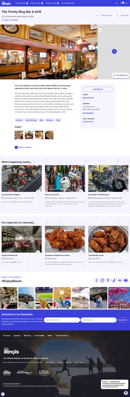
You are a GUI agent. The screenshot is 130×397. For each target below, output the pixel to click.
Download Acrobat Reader (11, 383)
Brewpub (50, 120)
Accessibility (39, 335)
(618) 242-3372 (88, 98)
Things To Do (20, 3)
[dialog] (3, 394)
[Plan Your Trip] (57, 3)
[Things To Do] (27, 3)
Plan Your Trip (51, 3)
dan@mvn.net (88, 121)
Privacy (60, 362)
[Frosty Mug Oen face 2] (39, 135)
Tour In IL (6, 335)
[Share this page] (117, 15)
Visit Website (98, 89)
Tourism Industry (62, 335)
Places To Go (35, 3)
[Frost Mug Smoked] (29, 135)
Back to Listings (25, 147)
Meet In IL (27, 335)
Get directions (88, 113)
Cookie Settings (80, 362)
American (19, 120)
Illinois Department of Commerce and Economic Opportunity (22, 362)
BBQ (41, 120)
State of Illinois (49, 362)
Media (50, 335)
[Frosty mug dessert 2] (49, 135)
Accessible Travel (67, 3)
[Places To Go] (42, 3)
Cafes (58, 120)
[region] (116, 3)
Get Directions (121, 75)
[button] (114, 51)
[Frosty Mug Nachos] (19, 135)
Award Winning (31, 120)
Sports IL (17, 335)
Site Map (68, 362)
